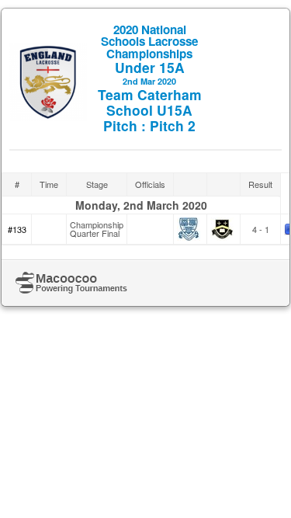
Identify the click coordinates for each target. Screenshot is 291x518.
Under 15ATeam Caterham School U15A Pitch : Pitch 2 (150, 78)
